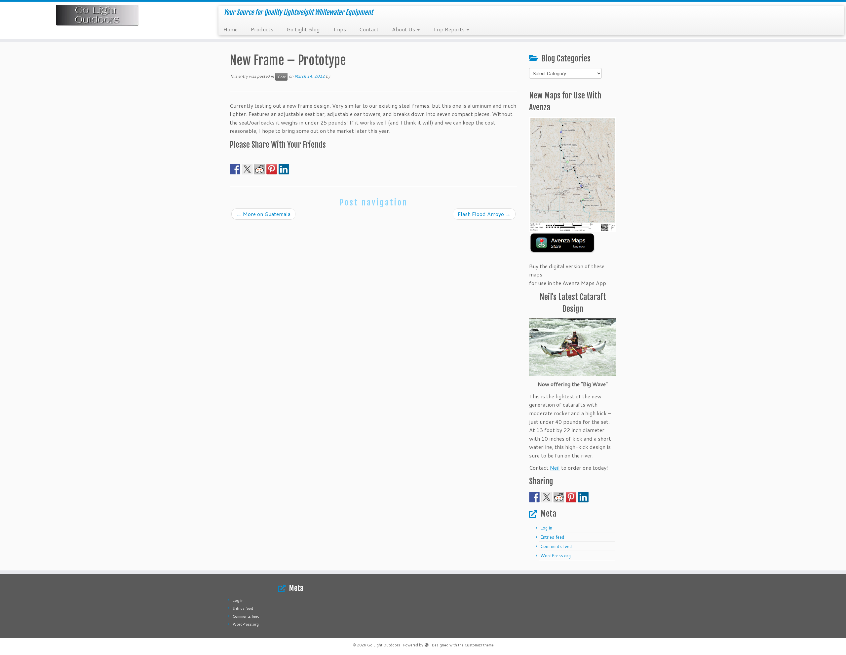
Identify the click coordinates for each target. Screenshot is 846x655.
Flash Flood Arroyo (484, 214)
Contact (369, 29)
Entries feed (552, 537)
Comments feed (556, 546)
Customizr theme (479, 645)
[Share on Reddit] (259, 169)
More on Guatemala (263, 214)
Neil (555, 467)
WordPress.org (555, 556)
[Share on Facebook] (235, 169)
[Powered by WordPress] (426, 643)
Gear (281, 76)
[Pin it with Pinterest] (271, 169)
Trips (339, 29)
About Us (404, 29)
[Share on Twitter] (247, 169)
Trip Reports (449, 29)
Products (262, 29)
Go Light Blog (303, 29)
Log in (546, 528)
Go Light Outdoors (383, 645)
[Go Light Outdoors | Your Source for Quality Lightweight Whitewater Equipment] (97, 15)
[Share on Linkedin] (284, 169)
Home (230, 29)
